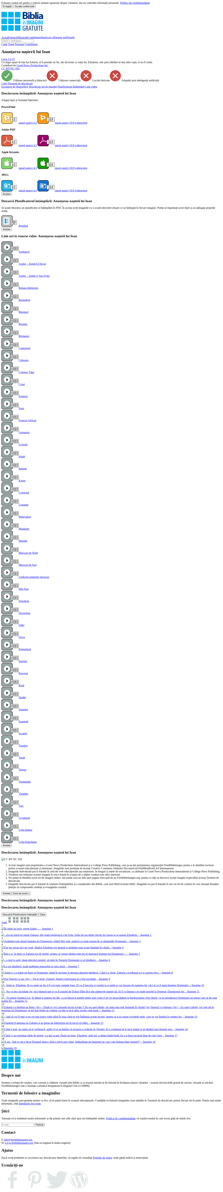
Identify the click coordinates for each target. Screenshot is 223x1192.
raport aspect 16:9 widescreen (71, 122)
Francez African (27, 420)
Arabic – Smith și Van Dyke (34, 275)
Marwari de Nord (28, 552)
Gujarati (23, 444)
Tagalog (23, 745)
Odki (21, 625)
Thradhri (23, 793)
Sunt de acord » (21, 893)
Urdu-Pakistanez (28, 841)
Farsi (21, 408)
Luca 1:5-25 (8, 59)
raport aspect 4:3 (28, 122)
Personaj (19, 44)
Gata (42, 914)
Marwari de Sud (27, 564)
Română (23, 225)
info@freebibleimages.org (18, 1139)
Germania (24, 432)
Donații (70, 37)
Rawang (23, 673)
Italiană (23, 468)
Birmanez (24, 336)
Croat (22, 384)
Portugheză (25, 649)
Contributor (31, 44)
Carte (4, 44)
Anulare (6, 194)
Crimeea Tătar (26, 372)
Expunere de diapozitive (14, 86)
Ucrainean (24, 817)
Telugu (22, 769)
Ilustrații (23, 37)
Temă (11, 44)
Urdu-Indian (25, 829)
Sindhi (22, 697)
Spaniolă (23, 721)
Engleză (23, 396)
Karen (22, 480)
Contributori (34, 37)
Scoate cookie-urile (24, 6)
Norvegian (24, 613)
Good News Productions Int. (32, 65)
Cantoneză (24, 348)
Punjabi (23, 661)
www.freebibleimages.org (19, 1142)
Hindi (22, 456)
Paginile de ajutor (102, 1157)
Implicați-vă (47, 37)
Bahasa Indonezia (28, 287)
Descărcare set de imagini (43, 86)
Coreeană (24, 492)
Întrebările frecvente (30, 1103)
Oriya (22, 637)
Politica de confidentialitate (135, 2)
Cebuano (24, 360)
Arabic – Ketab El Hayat (32, 263)
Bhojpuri (23, 312)
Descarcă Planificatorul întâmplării (20, 914)
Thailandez (25, 781)
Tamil (22, 757)
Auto (4, 922)
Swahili (23, 733)
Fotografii (13, 37)
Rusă (21, 685)
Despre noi (60, 37)
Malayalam (25, 516)
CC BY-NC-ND (10, 68)
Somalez (23, 709)
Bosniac (23, 324)
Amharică (24, 251)
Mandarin (24, 528)
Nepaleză (24, 601)
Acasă (4, 37)
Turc (21, 805)
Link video (91, 86)
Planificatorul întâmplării (70, 86)
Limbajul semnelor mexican (34, 576)
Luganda (23, 504)
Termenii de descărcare (17, 83)
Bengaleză (24, 299)
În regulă (7, 6)
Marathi (23, 540)
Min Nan (24, 589)
